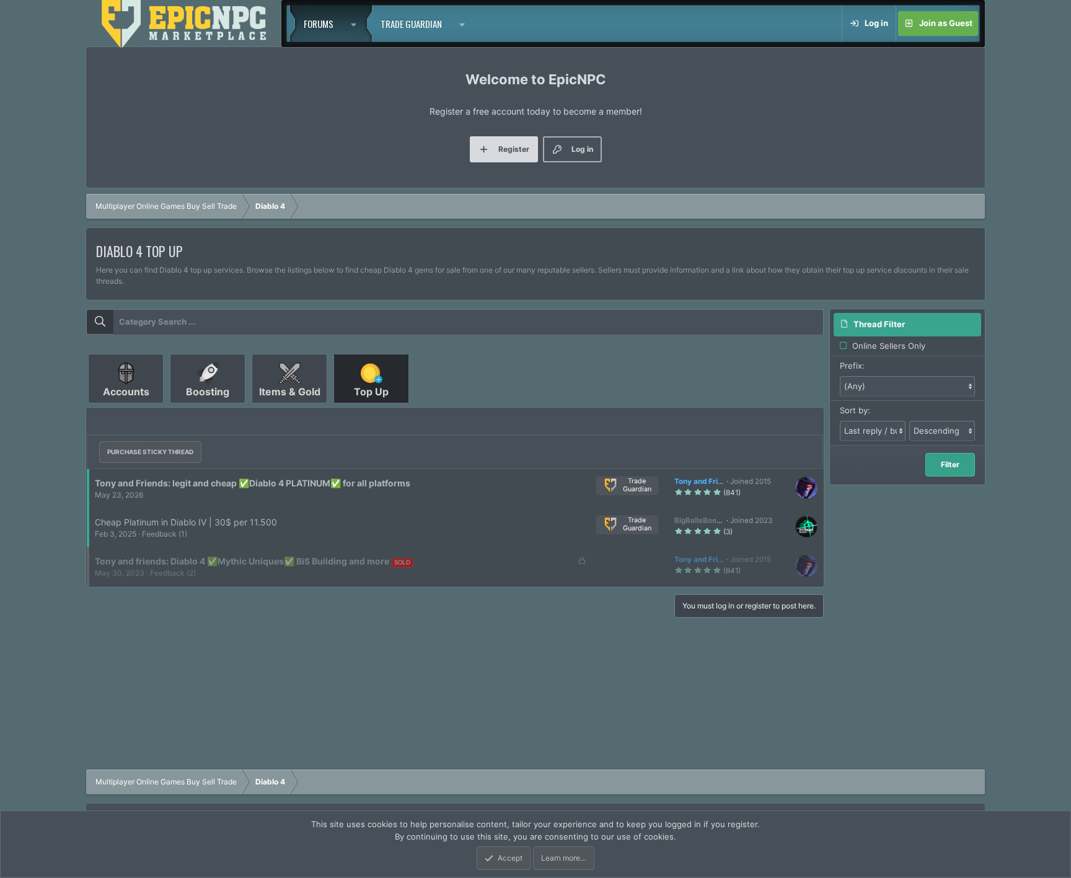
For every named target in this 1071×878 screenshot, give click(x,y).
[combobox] (455, 322)
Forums (318, 23)
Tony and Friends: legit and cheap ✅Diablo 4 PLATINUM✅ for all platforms (252, 483)
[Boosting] (209, 408)
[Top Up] (371, 408)
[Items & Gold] (291, 408)
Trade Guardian (411, 23)
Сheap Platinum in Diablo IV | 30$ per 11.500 (186, 522)
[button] (357, 23)
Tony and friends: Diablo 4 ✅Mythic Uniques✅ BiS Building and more (242, 561)
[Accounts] (127, 408)
